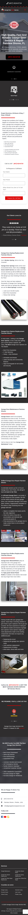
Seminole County (19, 890)
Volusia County (4, 894)
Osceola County (4, 892)
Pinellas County (18, 894)
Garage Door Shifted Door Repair (20, 879)
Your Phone (6, 179)
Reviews (21, 728)
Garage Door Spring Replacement (19, 875)
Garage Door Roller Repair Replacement (6, 879)
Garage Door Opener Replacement (5, 875)
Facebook (23, 235)
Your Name (6, 172)
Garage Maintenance (5, 871)
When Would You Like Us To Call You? (13, 188)
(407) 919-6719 (15, 3)
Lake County (18, 892)
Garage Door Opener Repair (19, 872)
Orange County (4, 890)
